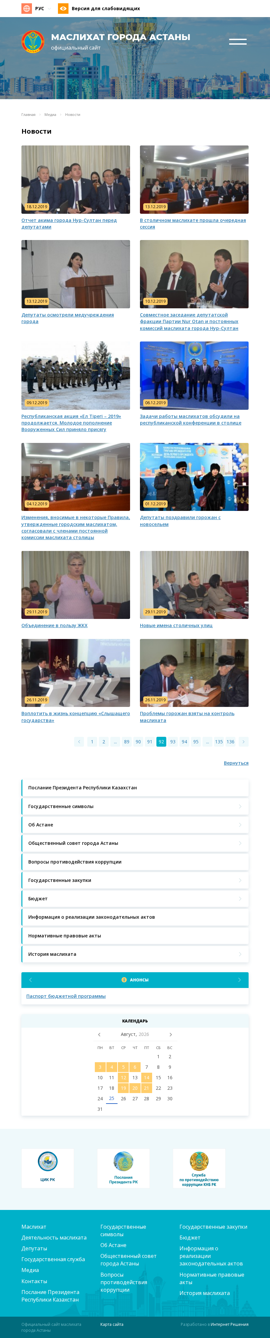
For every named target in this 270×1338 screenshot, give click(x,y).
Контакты (34, 1281)
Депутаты (34, 1248)
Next (239, 980)
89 (126, 741)
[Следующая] (244, 742)
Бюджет (190, 1237)
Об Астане (113, 1245)
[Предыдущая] (79, 742)
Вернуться (236, 763)
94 (184, 741)
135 (219, 741)
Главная (28, 114)
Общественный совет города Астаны (128, 1259)
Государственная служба (53, 1259)
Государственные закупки (213, 1226)
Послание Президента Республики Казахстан (50, 1295)
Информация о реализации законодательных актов (211, 1256)
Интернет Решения (230, 1324)
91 (149, 741)
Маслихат (33, 1226)
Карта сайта (111, 1324)
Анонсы (139, 980)
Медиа (50, 114)
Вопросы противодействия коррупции (123, 1282)
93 (173, 741)
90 (138, 741)
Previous (30, 980)
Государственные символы (123, 1230)
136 (230, 741)
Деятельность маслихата (54, 1237)
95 (196, 741)
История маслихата (204, 1293)
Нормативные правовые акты (211, 1278)
